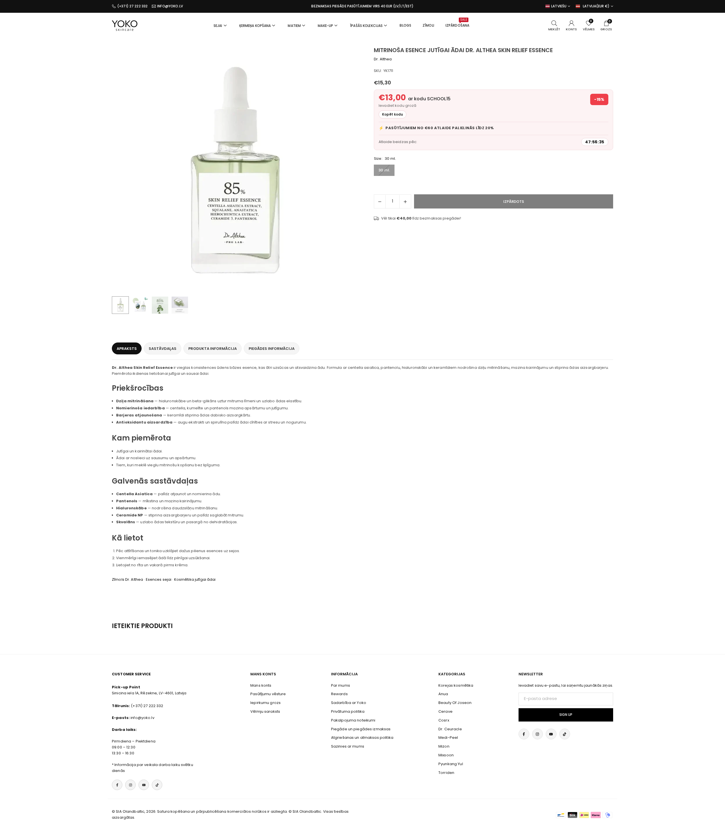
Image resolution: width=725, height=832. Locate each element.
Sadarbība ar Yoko (348, 702)
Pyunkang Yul (450, 764)
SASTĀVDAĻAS (162, 348)
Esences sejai (159, 579)
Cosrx (443, 720)
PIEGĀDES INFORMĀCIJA (272, 348)
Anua (443, 694)
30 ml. (384, 170)
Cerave (445, 711)
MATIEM (294, 25)
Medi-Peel (448, 737)
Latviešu (558, 6)
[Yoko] (124, 25)
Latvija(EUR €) (596, 6)
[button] (344, 170)
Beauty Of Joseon (455, 702)
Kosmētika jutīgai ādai (195, 579)
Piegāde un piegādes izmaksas (361, 729)
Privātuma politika (347, 711)
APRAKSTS (127, 348)
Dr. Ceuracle (450, 729)
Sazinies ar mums (347, 746)
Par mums (340, 685)
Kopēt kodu (392, 114)
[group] (235, 170)
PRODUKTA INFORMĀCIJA (212, 348)
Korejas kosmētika (455, 685)
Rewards (339, 694)
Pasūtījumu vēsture (268, 694)
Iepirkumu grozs (265, 702)
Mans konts (260, 685)
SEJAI (218, 25)
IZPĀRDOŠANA (457, 23)
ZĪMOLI (428, 25)
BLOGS (405, 25)
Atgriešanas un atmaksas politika (362, 737)
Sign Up (565, 714)
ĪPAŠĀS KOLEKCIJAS (366, 25)
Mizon (443, 746)
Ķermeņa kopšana (255, 25)
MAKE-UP (325, 25)
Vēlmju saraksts (265, 711)
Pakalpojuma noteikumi (353, 720)
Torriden (446, 772)
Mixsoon (446, 755)
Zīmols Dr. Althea (127, 579)
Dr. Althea (383, 59)
